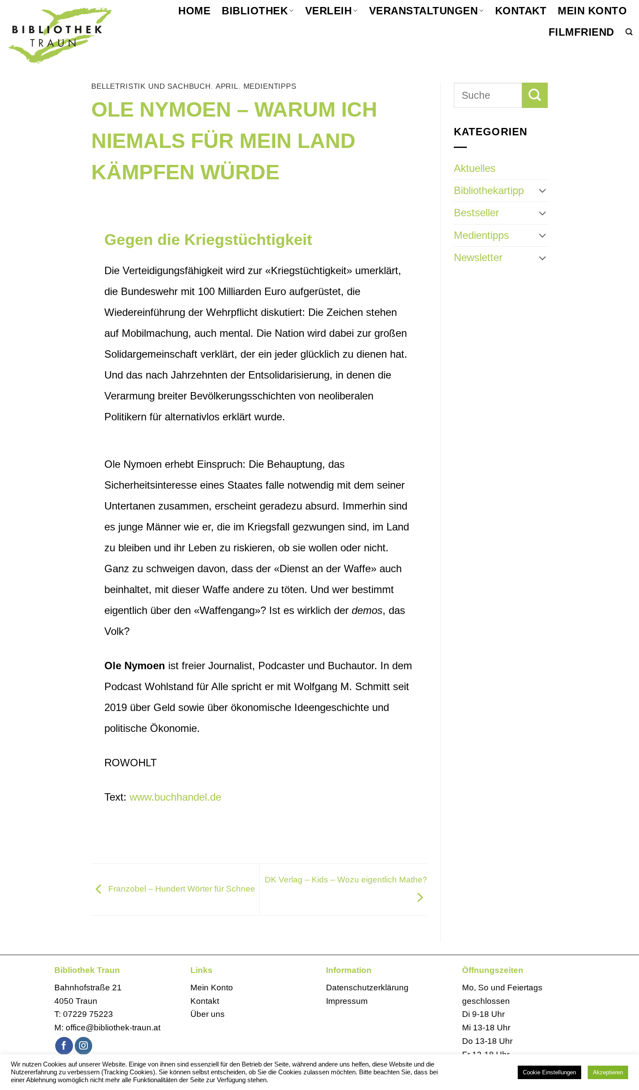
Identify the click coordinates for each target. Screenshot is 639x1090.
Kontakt (520, 11)
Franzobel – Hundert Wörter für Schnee (180, 888)
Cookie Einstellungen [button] (549, 1072)
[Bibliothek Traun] (73, 35)
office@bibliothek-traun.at (113, 1027)
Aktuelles (475, 168)
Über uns (207, 1014)
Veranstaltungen (423, 11)
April (227, 86)
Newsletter (478, 257)
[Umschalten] (542, 190)
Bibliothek (255, 11)
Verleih (328, 11)
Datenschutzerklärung (367, 987)
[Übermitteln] (535, 95)
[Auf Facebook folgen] (64, 1046)
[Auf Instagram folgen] (84, 1046)
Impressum (347, 1001)
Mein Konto (592, 11)
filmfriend (581, 32)
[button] (629, 31)
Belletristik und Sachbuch (151, 86)
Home (194, 11)
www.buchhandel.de (175, 797)
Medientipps (269, 86)
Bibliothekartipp (489, 190)
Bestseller (476, 212)
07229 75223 (88, 1014)
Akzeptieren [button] (608, 1072)
